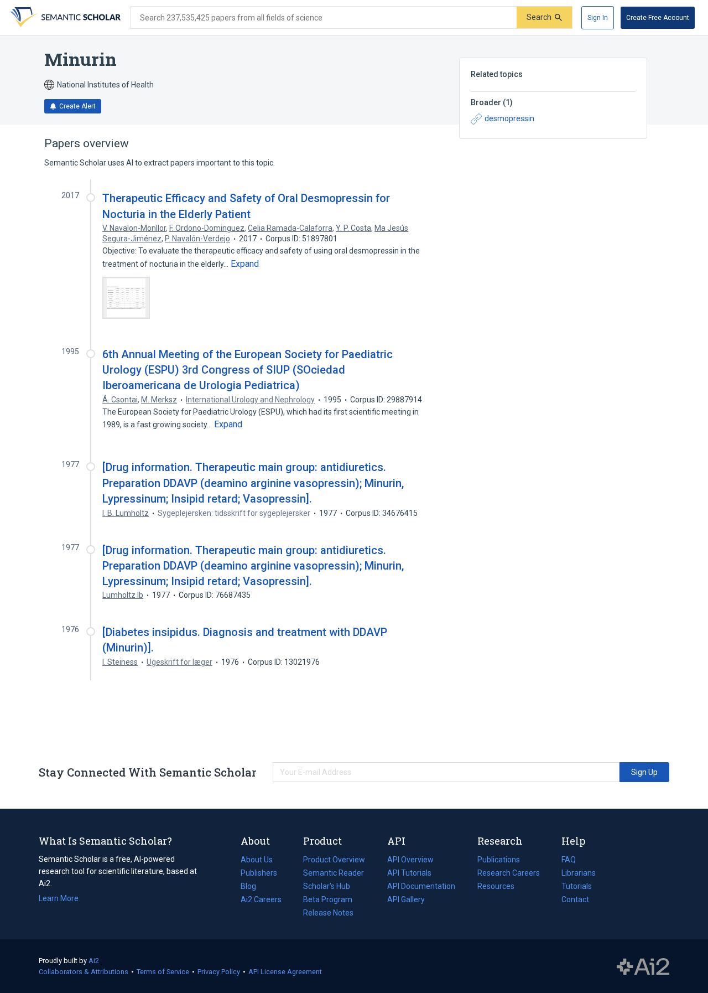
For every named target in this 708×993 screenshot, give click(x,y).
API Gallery (406, 899)
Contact (575, 899)
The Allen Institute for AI (643, 966)
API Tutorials (409, 872)
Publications (498, 860)
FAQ (568, 859)
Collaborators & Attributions (83, 972)
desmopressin (509, 118)
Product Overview (334, 859)
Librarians (578, 872)
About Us (257, 859)
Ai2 (93, 960)
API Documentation (421, 887)
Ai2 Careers (261, 900)
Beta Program (327, 899)
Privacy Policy (218, 972)
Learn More (59, 898)
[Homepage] (64, 17)
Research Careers (508, 874)
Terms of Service (163, 972)
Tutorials (576, 886)
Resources (495, 887)
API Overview (410, 859)
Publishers (259, 872)
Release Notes (328, 912)
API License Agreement (285, 972)
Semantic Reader (333, 872)
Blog (253, 887)
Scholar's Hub (326, 886)
